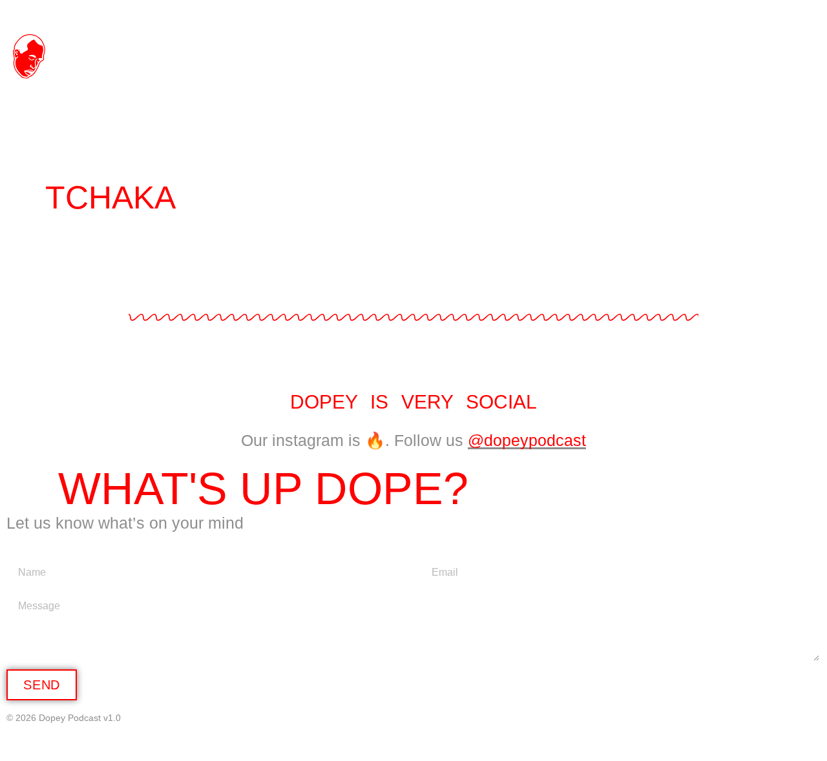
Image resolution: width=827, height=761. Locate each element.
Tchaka (110, 197)
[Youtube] (680, 14)
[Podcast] (781, 14)
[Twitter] (756, 14)
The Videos (466, 87)
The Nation (717, 48)
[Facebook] (730, 14)
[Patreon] (806, 14)
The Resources (696, 87)
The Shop (535, 48)
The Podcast (338, 48)
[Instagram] (655, 14)
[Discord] (705, 14)
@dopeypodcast (527, 440)
